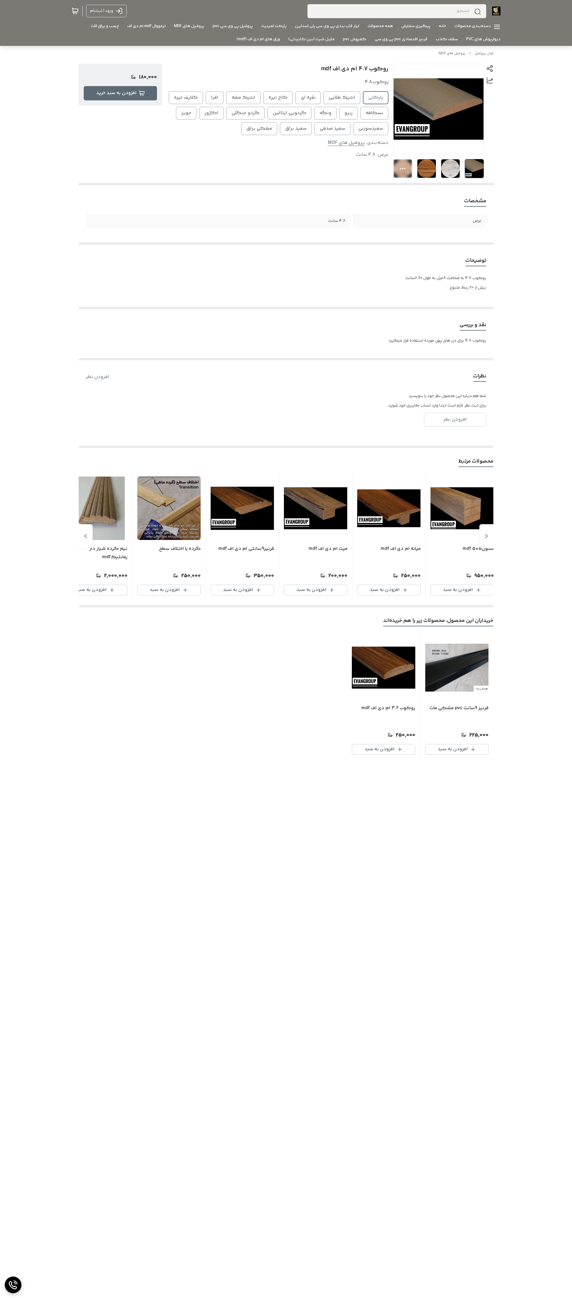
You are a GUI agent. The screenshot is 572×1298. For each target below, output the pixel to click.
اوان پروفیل (484, 53)
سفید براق (296, 128)
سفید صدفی (332, 128)
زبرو (348, 113)
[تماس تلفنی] (13, 1285)
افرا (214, 97)
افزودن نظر (97, 377)
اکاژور (211, 113)
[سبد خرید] (75, 11)
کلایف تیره (186, 97)
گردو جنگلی (245, 113)
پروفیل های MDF (452, 53)
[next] (85, 536)
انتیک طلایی (342, 97)
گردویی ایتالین (289, 113)
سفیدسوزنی (370, 128)
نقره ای (308, 97)
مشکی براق (259, 128)
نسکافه (374, 113)
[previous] (486, 536)
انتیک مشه (243, 97)
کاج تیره (277, 97)
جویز (186, 113)
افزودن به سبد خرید (116, 93)
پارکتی (375, 97)
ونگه (325, 113)
